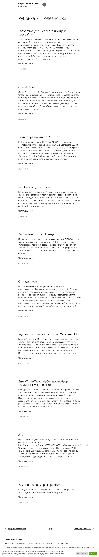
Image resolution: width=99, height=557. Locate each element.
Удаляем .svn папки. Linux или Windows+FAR (48, 334)
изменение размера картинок (39, 484)
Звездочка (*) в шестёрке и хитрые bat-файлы (42, 32)
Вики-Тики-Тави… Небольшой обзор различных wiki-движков (43, 383)
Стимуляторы (28, 281)
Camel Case (26, 87)
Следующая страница (84, 528)
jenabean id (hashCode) (34, 187)
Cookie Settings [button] (81, 553)
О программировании (28, 3)
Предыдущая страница (15, 528)
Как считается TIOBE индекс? (38, 234)
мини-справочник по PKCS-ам (39, 137)
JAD (20, 434)
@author (24, 6)
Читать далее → (25, 63)
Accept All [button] (92, 553)
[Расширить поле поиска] (44, 4)
